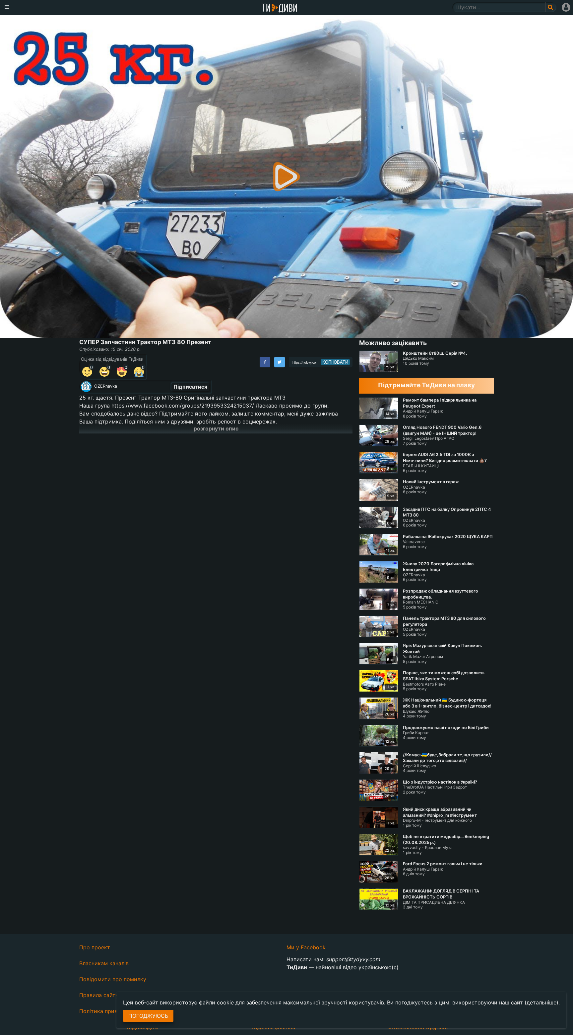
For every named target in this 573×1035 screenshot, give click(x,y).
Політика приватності (108, 1011)
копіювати (335, 362)
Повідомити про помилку (112, 979)
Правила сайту (98, 995)
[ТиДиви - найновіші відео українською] (279, 8)
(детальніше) (541, 1002)
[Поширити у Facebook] (265, 362)
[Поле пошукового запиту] (550, 7)
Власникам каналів (104, 963)
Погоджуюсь (148, 1015)
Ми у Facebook (306, 947)
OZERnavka (105, 386)
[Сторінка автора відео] (86, 386)
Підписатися (190, 386)
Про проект (94, 947)
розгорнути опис (216, 428)
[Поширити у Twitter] (279, 362)
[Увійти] (566, 7)
